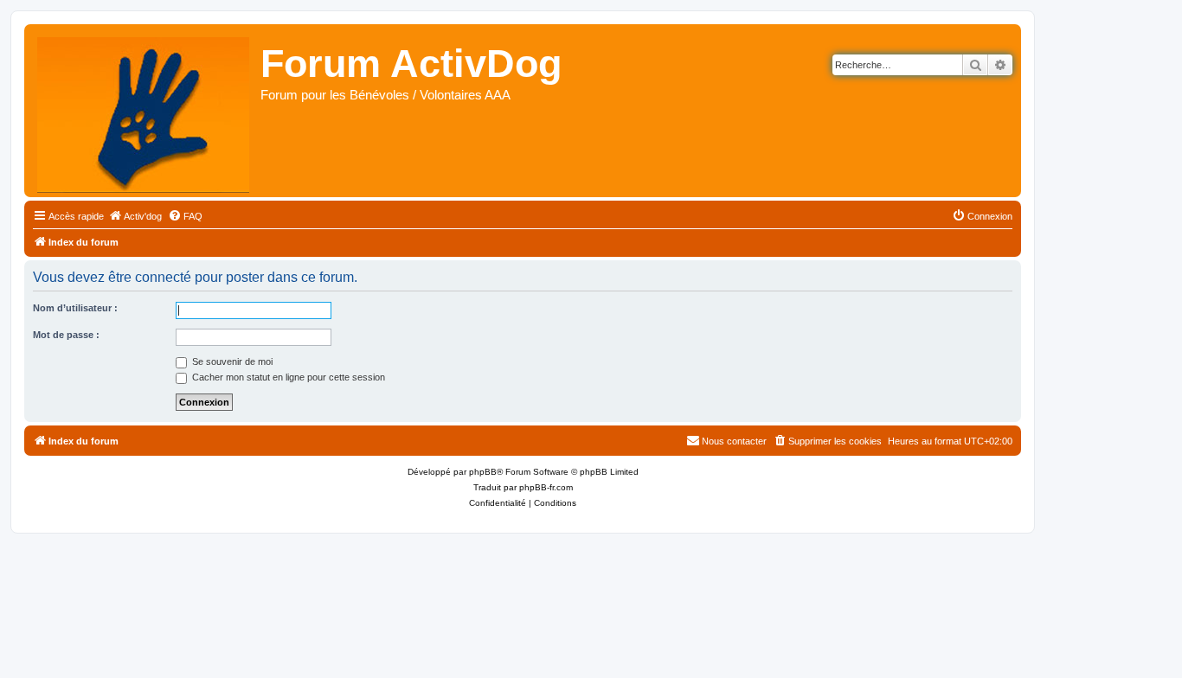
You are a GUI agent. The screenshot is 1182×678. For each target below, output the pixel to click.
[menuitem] (135, 216)
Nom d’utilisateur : (75, 308)
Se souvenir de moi (231, 361)
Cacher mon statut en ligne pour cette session (287, 377)
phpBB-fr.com (546, 487)
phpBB (483, 472)
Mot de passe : (66, 334)
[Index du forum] (144, 111)
